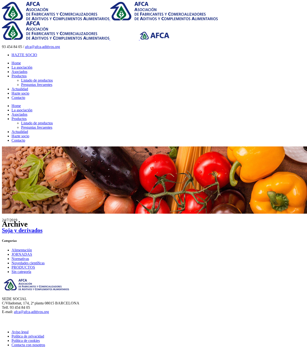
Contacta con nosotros (28, 345)
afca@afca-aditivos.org (42, 47)
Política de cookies (26, 341)
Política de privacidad (28, 336)
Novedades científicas (28, 263)
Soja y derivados (22, 230)
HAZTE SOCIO (24, 55)
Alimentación (22, 250)
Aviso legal (20, 332)
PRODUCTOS (23, 267)
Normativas (20, 259)
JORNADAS (22, 254)
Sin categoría (21, 272)
